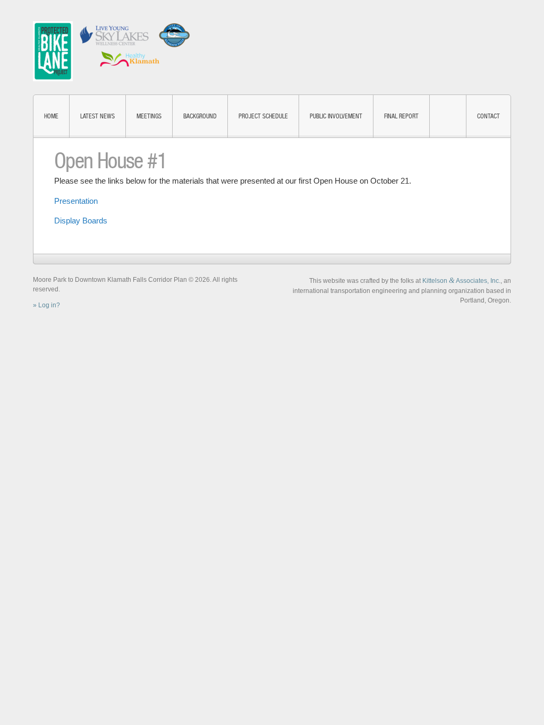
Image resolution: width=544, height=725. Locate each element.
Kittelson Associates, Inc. (461, 280)
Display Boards (80, 220)
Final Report (401, 116)
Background (200, 116)
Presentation (76, 200)
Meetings (149, 116)
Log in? (49, 305)
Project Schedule (263, 116)
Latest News (97, 116)
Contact (488, 116)
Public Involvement (336, 116)
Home (51, 116)
